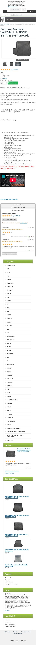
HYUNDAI (9, 318)
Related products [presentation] (18, 204)
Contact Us (30, 11)
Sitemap (7, 580)
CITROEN (9, 290)
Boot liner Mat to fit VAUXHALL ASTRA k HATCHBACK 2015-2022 (16, 535)
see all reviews (23, 223)
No (31, 236)
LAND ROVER (10, 336)
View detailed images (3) (23, 59)
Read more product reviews (12, 471)
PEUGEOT (10, 375)
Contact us (8, 622)
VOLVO (9, 424)
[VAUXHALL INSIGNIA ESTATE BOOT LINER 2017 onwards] (11, 64)
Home (1, 24)
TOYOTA (9, 414)
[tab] (18, 204)
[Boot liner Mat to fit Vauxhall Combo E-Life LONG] (18, 562)
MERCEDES (10, 354)
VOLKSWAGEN (11, 421)
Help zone (7, 620)
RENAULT (9, 385)
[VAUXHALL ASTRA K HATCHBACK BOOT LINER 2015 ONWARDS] (18, 532)
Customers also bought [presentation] (18, 207)
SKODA (9, 396)
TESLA (9, 410)
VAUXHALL (6, 24)
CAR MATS (10, 440)
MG (8, 357)
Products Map (8, 582)
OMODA (9, 371)
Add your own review (9, 219)
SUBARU (9, 403)
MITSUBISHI (10, 364)
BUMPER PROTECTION (13, 428)
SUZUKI (9, 407)
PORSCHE (10, 382)
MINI (8, 361)
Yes (28, 236)
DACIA (8, 297)
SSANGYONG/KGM (12, 400)
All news (7, 610)
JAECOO (9, 322)
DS (7, 304)
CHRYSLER (10, 286)
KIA (8, 332)
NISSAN (9, 368)
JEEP (8, 329)
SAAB (8, 389)
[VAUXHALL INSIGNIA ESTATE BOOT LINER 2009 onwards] (18, 513)
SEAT (8, 393)
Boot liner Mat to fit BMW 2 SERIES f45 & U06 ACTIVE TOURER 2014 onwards (23, 450)
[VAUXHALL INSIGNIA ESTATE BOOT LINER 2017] (18, 64)
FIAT (8, 308)
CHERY (9, 279)
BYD (8, 276)
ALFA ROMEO (11, 265)
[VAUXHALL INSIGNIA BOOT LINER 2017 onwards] (4, 64)
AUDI (8, 269)
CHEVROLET (10, 283)
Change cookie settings (11, 584)
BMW (8, 272)
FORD (8, 311)
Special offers (8, 578)
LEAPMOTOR (10, 339)
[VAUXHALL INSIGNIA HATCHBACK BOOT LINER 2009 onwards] (18, 494)
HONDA (9, 315)
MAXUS (9, 347)
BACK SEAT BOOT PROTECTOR (16, 432)
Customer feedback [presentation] (18, 210)
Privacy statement (10, 626)
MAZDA (9, 350)
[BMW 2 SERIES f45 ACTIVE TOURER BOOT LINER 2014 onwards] (10, 459)
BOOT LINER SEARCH (18, 14)
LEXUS (9, 343)
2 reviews (15, 69)
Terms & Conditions (10, 624)
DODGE (9, 301)
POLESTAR (10, 378)
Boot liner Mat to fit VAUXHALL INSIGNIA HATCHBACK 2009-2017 (17, 497)
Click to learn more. (13, 7)
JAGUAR (9, 325)
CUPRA (9, 293)
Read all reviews (9, 473)
